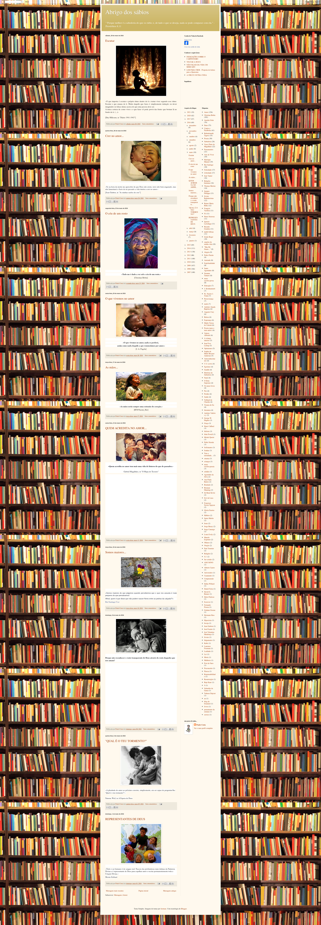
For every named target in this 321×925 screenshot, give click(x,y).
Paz (205, 391)
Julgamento (208, 640)
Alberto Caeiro (209, 567)
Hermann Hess (209, 615)
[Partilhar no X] (167, 124)
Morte (206, 657)
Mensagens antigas (169, 891)
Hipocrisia (207, 620)
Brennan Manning (207, 489)
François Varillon (207, 209)
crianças (207, 461)
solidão (206, 471)
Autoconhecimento (209, 359)
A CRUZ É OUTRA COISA (197, 75)
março (191, 231)
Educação (207, 285)
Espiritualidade (209, 263)
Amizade (207, 260)
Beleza (206, 317)
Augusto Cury (209, 312)
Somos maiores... (115, 552)
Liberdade (207, 173)
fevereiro (192, 235)
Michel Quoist (209, 437)
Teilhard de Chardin (208, 401)
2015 (189, 245)
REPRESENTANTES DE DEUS (125, 819)
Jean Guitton (208, 626)
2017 (189, 119)
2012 (189, 255)
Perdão (206, 394)
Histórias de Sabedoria (208, 374)
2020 (189, 115)
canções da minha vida (208, 243)
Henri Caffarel (209, 426)
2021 (189, 112)
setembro (192, 140)
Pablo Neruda (209, 442)
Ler (205, 654)
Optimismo (208, 348)
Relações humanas (207, 182)
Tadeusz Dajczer (210, 693)
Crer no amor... (114, 136)
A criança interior (207, 339)
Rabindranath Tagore (209, 134)
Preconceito (208, 668)
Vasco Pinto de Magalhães (209, 145)
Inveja (206, 623)
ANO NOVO (208, 562)
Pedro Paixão (209, 255)
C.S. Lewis (208, 363)
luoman (163, 908)
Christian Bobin (209, 115)
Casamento (208, 575)
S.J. (205, 556)
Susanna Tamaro (207, 274)
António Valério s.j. (210, 414)
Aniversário (208, 572)
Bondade (207, 485)
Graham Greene (209, 610)
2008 (189, 269)
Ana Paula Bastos (207, 480)
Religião (207, 553)
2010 (189, 262)
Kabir (206, 643)
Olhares (207, 542)
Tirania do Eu (209, 405)
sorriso (206, 714)
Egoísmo (207, 366)
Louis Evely (208, 534)
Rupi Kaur (208, 682)
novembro (192, 131)
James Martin (209, 518)
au (205, 698)
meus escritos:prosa (209, 279)
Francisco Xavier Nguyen (209, 504)
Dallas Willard (209, 584)
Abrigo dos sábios (127, 12)
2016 (189, 122)
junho (191, 149)
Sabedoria (207, 141)
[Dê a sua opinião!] (164, 124)
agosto (191, 145)
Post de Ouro (208, 663)
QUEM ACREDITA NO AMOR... (126, 428)
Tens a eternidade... (208, 454)
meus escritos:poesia (209, 465)
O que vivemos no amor (119, 298)
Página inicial (143, 891)
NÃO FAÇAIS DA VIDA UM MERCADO (197, 66)
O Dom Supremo (207, 382)
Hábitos (207, 515)
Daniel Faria (208, 589)
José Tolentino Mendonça (209, 633)
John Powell (208, 434)
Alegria (206, 252)
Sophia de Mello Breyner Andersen (209, 353)
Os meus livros (209, 386)
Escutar (109, 41)
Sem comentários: (148, 124)
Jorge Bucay (208, 526)
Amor (206, 112)
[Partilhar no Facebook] (169, 124)
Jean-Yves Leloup (207, 344)
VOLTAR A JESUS (194, 62)
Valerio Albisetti (207, 334)
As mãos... (111, 367)
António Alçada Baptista (209, 308)
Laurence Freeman (207, 647)
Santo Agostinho (207, 269)
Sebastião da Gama (208, 689)
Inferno (206, 431)
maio (191, 152)
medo (206, 304)
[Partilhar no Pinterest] (171, 124)
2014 (189, 248)
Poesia (206, 138)
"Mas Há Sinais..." (207, 248)
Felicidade (207, 170)
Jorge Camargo (209, 529)
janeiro (192, 240)
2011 (189, 258)
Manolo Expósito (207, 538)
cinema (206, 458)
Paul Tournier (209, 548)
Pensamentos (208, 149)
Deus (206, 125)
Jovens (206, 637)
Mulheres (207, 660)
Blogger (184, 908)
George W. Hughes (208, 419)
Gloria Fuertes (209, 510)
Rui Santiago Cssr (112, 602)
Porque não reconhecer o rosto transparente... (193, 200)
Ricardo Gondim (207, 227)
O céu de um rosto (116, 213)
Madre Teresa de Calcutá (209, 324)
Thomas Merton (209, 186)
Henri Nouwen (209, 216)
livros (206, 706)
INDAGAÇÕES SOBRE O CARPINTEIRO (196, 58)
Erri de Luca (208, 498)
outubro (192, 136)
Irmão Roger (208, 237)
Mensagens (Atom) (121, 895)
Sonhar (206, 450)
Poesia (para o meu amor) (209, 329)
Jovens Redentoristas (209, 197)
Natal (206, 378)
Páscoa (206, 671)
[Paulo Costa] (186, 44)
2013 (189, 251)
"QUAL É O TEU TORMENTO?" (126, 741)
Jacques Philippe (207, 192)
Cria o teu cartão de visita (192, 47)
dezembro (192, 125)
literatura (207, 410)
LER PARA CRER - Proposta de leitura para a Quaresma (201, 71)
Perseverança (208, 299)
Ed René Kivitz (209, 493)
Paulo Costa (188, 40)
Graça (206, 423)
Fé (205, 213)
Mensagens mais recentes (115, 891)
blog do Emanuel (207, 702)
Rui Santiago (208, 165)
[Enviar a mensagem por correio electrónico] (157, 124)
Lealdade (207, 651)
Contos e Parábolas (207, 129)
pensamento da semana (209, 710)
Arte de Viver (209, 154)
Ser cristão (208, 559)
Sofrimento (208, 447)
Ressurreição (208, 679)
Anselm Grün (209, 120)
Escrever (207, 602)
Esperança (207, 320)
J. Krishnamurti (209, 288)
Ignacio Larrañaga (207, 222)
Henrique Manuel (207, 160)
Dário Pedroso (209, 597)
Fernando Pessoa (207, 606)
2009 (189, 265)
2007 (189, 272)
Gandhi (206, 369)
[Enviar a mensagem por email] (162, 124)
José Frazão (208, 629)
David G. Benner (207, 593)
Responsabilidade (210, 675)
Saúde (206, 397)
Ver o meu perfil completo (203, 728)
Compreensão (209, 578)
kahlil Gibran (209, 232)
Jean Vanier (208, 176)
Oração (206, 545)
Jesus (206, 523)
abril (191, 228)
